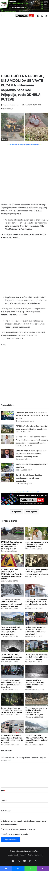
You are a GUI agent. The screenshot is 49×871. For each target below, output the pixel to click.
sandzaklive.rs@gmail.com (16, 855)
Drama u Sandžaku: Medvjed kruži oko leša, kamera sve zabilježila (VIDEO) (35, 683)
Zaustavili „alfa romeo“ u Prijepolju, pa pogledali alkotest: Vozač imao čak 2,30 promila (32, 415)
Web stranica (6, 811)
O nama (30, 855)
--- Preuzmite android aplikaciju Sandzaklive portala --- (24, 145)
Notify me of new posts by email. (15, 834)
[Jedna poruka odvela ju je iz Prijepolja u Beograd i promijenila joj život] (36, 533)
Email (3, 801)
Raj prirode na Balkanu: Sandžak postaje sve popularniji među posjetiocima (29, 478)
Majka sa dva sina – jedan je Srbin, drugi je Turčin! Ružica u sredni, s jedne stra (36, 571)
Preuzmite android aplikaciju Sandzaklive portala (24, 492)
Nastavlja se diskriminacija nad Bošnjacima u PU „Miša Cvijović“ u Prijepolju (36, 657)
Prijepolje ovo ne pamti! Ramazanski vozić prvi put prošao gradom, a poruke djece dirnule (11, 683)
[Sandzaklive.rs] (24, 15)
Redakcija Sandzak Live (11, 105)
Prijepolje (17, 511)
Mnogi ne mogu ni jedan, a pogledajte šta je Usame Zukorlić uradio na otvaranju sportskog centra (31, 453)
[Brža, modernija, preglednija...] (24, 499)
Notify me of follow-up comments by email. (19, 829)
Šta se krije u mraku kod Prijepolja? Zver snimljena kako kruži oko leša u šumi (11, 710)
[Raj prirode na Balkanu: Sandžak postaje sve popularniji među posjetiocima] (7, 477)
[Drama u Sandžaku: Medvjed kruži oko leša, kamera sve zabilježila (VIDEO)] (36, 671)
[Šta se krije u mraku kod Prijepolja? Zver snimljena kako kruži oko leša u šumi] (12, 699)
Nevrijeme (32, 511)
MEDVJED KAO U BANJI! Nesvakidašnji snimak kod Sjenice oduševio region (11, 657)
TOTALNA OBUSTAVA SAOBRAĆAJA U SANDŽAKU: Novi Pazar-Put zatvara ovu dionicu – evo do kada (12, 574)
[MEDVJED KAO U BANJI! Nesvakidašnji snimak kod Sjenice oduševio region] (12, 646)
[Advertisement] (24, 45)
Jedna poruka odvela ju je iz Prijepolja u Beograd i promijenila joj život (36, 544)
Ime (3, 790)
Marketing (38, 855)
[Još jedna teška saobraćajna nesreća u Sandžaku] (7, 467)
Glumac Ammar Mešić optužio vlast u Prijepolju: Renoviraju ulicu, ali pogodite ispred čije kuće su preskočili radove (32, 440)
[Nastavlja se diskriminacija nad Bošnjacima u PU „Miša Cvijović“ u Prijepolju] (36, 646)
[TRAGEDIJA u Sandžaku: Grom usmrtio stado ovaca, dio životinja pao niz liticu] (7, 429)
